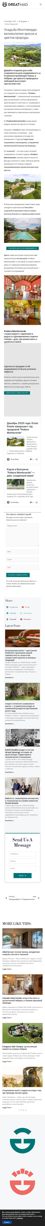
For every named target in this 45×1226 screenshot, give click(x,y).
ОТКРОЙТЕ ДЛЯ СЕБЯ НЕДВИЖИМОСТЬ (23, 248)
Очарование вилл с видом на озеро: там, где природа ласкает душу (22, 1091)
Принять (7, 1222)
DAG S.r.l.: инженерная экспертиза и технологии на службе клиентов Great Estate (22, 800)
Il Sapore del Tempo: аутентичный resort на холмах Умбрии (19, 1047)
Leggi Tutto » (7, 969)
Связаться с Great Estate (17, 393)
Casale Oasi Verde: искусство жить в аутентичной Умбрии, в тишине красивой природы (22, 1000)
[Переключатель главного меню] (41, 4)
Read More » (9, 677)
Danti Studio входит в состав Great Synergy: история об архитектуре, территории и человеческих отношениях (19, 753)
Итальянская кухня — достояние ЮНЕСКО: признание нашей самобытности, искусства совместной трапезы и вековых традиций (21, 655)
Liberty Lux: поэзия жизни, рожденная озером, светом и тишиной (21, 953)
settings (20, 1218)
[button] (12, 607)
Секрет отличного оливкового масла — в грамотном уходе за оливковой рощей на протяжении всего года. (21, 707)
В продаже (23, 21)
